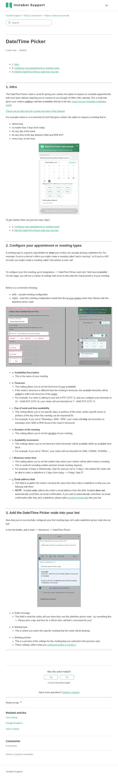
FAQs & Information (32, 15)
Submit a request (70, 692)
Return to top (12, 702)
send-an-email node (78, 497)
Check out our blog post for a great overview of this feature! (35, 111)
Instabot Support (13, 15)
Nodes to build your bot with (56, 15)
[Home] (25, 5)
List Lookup (11, 717)
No (67, 677)
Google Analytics (14, 723)
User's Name (12, 729)
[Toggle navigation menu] (106, 5)
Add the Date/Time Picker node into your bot (36, 71)
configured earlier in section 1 (61, 644)
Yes (51, 677)
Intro (16, 64)
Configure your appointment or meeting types (36, 68)
